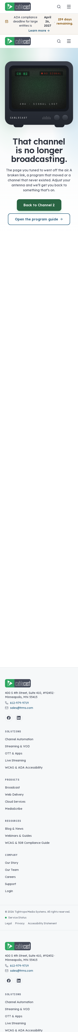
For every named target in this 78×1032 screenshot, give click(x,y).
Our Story (11, 863)
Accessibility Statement (42, 923)
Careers (10, 877)
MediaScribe (13, 809)
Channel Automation (19, 739)
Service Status (17, 917)
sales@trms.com (21, 708)
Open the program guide (36, 219)
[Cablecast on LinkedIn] (18, 718)
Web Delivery (14, 794)
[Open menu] (69, 6)
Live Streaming (15, 760)
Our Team (12, 870)
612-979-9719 (19, 703)
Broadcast (12, 787)
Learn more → (39, 30)
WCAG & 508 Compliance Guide (27, 843)
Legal (8, 923)
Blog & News (14, 829)
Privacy (20, 923)
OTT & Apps (13, 753)
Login (9, 891)
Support (10, 884)
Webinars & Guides (18, 836)
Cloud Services (15, 801)
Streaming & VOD (17, 746)
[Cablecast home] (18, 6)
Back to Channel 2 (39, 205)
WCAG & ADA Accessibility (23, 767)
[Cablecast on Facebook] (8, 718)
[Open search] (59, 6)
